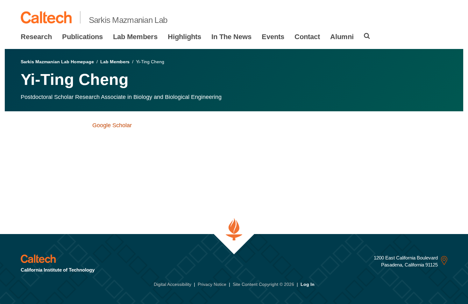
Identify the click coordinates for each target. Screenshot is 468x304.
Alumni (342, 37)
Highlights (184, 37)
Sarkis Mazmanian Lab (128, 20)
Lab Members (135, 37)
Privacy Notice (212, 284)
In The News (231, 37)
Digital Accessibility (172, 284)
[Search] (367, 36)
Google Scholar (112, 125)
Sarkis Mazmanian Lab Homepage (57, 61)
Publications (82, 37)
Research (36, 37)
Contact (307, 37)
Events (273, 37)
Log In (308, 284)
